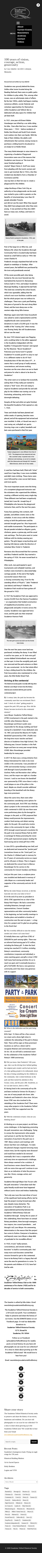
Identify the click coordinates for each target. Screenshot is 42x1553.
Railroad (15, 1514)
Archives (21, 36)
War (15, 1529)
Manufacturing (10, 1509)
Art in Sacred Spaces (11, 1462)
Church (17, 1494)
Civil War (26, 1494)
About (20, 27)
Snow (29, 1517)
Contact (21, 39)
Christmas (8, 1494)
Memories (7, 72)
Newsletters (23, 33)
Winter (22, 1529)
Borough (17, 1491)
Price (7, 1514)
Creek (18, 1497)
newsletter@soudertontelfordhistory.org (18, 1435)
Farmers (33, 1497)
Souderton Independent (12, 1523)
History (27, 1503)
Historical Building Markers (14, 1458)
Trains (7, 1526)
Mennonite (30, 1509)
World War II (31, 1529)
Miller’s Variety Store (18, 1511)
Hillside (19, 1503)
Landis (17, 1506)
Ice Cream (8, 1506)
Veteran (8, 1529)
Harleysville (16, 1500)
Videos (20, 42)
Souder (17, 1520)
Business (26, 1491)
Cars (34, 1491)
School (23, 1514)
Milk (7, 1511)
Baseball (8, 1491)
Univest (31, 1526)
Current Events (24, 30)
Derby (25, 1497)
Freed (7, 1500)
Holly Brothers (9, 1466)
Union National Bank (19, 1526)
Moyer (30, 1511)
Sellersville (20, 1517)
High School (9, 1503)
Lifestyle (28, 69)
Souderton (27, 1520)
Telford (33, 1523)
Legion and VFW (10, 1470)
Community (9, 1497)
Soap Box (8, 1520)
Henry (25, 1500)
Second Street (9, 1517)
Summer (25, 1523)
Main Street (26, 1506)
